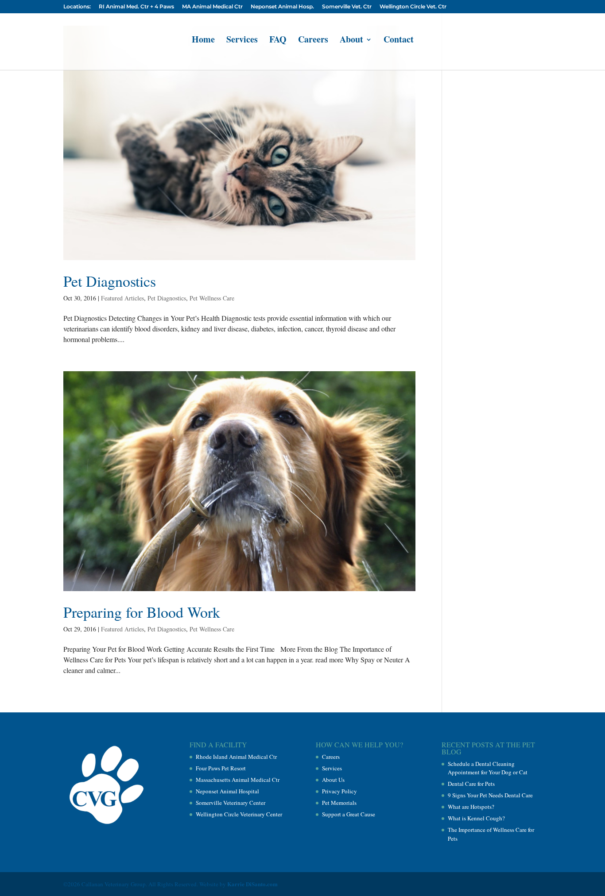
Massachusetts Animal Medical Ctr (237, 780)
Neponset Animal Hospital (227, 791)
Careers (313, 41)
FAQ (278, 41)
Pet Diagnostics (109, 281)
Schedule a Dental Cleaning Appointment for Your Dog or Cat (487, 768)
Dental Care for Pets (471, 784)
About (351, 41)
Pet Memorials (339, 803)
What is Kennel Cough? (476, 818)
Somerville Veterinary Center (230, 803)
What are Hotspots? (471, 807)
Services (242, 41)
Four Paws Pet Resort (221, 768)
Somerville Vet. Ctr (347, 7)
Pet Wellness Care (212, 298)
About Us (333, 780)
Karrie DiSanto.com (252, 884)
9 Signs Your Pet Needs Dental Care (490, 795)
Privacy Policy (339, 791)
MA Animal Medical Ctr (212, 7)
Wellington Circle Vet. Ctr (413, 7)
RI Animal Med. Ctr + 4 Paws (136, 7)
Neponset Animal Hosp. (282, 7)
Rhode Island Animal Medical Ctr (236, 757)
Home (203, 41)
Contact (399, 41)
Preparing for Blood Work (141, 612)
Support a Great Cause (348, 814)
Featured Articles (122, 298)
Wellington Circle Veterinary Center (239, 814)
